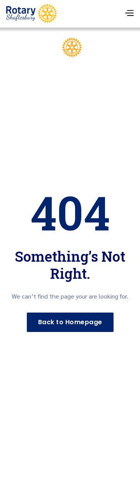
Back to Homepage (70, 322)
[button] (129, 14)
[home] (31, 13)
